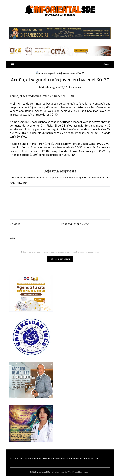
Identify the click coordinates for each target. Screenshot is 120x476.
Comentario (18, 183)
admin (78, 87)
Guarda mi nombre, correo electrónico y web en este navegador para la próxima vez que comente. (61, 252)
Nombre (16, 224)
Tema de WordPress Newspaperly (74, 472)
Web (12, 238)
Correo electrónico (75, 224)
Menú (106, 64)
